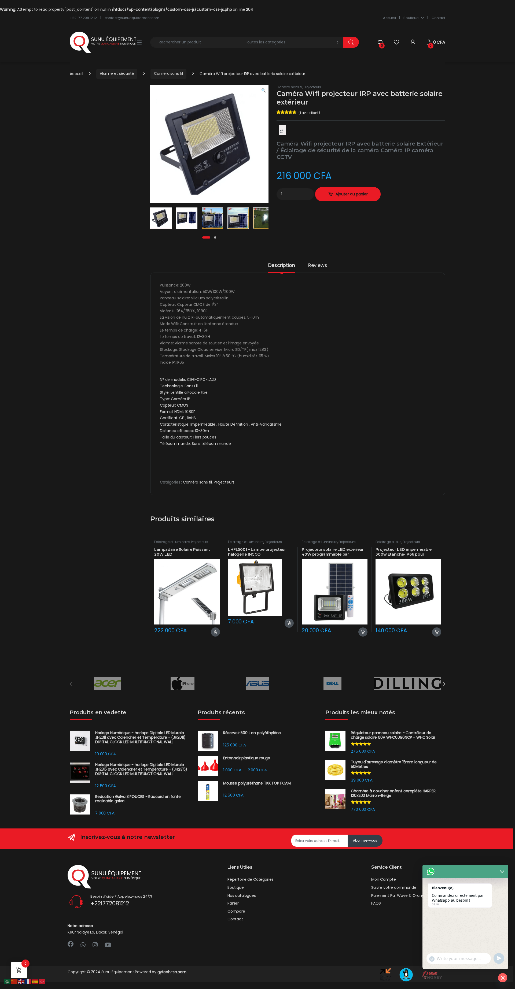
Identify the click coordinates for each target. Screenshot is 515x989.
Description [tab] (281, 266)
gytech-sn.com (171, 972)
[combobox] (196, 42)
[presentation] (444, 684)
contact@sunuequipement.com (132, 17)
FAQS (376, 903)
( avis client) (309, 112)
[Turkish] (42, 981)
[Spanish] (35, 981)
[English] (21, 981)
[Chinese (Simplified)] (14, 981)
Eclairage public (389, 542)
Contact (438, 17)
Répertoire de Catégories (250, 879)
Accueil (389, 17)
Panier (233, 903)
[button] (263, 90)
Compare (236, 911)
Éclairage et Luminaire (172, 542)
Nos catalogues (241, 895)
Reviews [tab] (317, 266)
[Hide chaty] (502, 977)
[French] (28, 981)
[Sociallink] (70, 944)
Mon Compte (383, 879)
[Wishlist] (396, 42)
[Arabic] (7, 981)
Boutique (411, 17)
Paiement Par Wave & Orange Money (405, 895)
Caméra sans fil (168, 73)
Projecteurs (312, 87)
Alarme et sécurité (117, 73)
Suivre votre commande (393, 887)
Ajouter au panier (352, 194)
